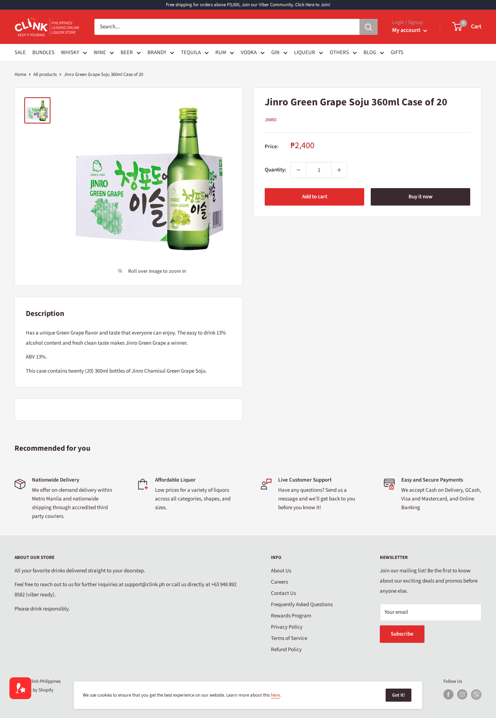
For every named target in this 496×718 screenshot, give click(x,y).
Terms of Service (289, 638)
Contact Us (283, 593)
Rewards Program (291, 616)
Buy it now (420, 196)
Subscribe (402, 634)
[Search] (368, 27)
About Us (281, 571)
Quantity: (275, 170)
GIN (275, 52)
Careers (279, 582)
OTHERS (339, 52)
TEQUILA (191, 52)
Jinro (271, 120)
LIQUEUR (304, 52)
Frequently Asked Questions (302, 604)
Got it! (398, 695)
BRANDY (156, 52)
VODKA (249, 52)
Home (20, 74)
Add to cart (314, 196)
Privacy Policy (286, 627)
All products (45, 74)
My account (407, 30)
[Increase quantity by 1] (339, 170)
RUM (220, 52)
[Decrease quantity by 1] (298, 170)
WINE (100, 52)
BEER (127, 52)
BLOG (369, 52)
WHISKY (70, 52)
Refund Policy (286, 649)
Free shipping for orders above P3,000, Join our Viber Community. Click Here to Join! (248, 4)
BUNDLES (43, 52)
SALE (20, 52)
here (275, 695)
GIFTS (397, 52)
